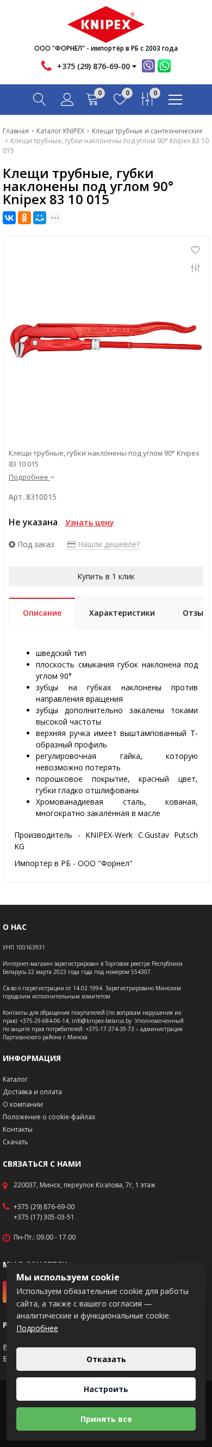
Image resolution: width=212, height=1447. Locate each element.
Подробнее (37, 1328)
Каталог (15, 1079)
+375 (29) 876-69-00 (44, 1207)
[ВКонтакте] (9, 217)
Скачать (15, 1141)
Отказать (106, 1359)
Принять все (106, 1419)
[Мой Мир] (39, 217)
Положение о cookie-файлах (49, 1116)
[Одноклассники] (24, 217)
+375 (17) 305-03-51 (44, 1217)
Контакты (18, 1129)
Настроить (106, 1389)
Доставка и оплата (32, 1091)
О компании (23, 1104)
